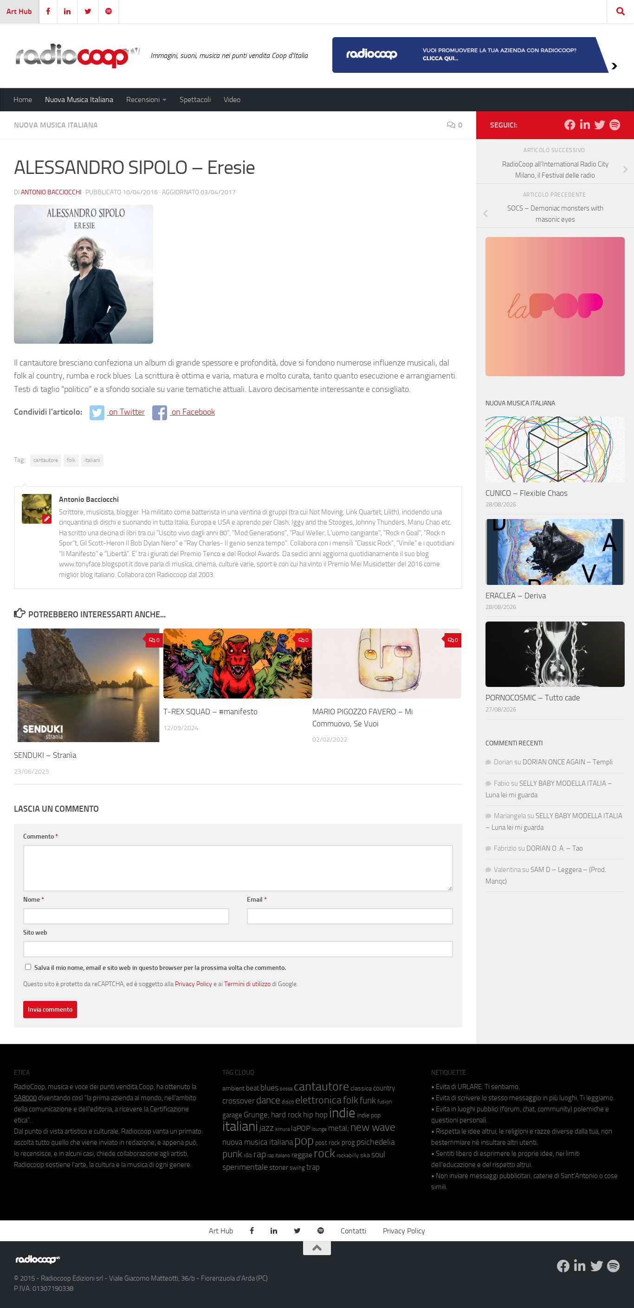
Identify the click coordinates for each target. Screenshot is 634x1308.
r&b (248, 1155)
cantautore (45, 460)
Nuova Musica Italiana (79, 99)
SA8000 (25, 1098)
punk (232, 1154)
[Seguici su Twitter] (599, 124)
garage (232, 1115)
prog (348, 1142)
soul (378, 1154)
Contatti (353, 1230)
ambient (233, 1088)
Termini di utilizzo (247, 983)
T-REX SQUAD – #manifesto (210, 711)
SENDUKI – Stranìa (45, 755)
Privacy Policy (193, 983)
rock (324, 1153)
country (384, 1088)
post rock (327, 1142)
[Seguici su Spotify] (614, 124)
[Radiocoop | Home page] (77, 56)
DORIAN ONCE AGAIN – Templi (568, 762)
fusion (384, 1101)
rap (259, 1154)
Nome (33, 900)
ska (365, 1155)
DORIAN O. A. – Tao (554, 848)
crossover (238, 1100)
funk (368, 1101)
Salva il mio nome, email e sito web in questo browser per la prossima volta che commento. (160, 968)
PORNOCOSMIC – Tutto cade (532, 697)
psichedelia (375, 1142)
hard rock (286, 1114)
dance (268, 1100)
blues (269, 1088)
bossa (286, 1089)
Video (232, 99)
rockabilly (347, 1155)
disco (288, 1101)
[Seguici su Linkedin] (584, 124)
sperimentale (245, 1167)
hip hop (315, 1114)
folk (71, 460)
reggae (301, 1154)
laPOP (300, 1128)
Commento (40, 836)
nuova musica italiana (257, 1142)
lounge (319, 1129)
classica (361, 1088)
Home (22, 99)
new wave (372, 1127)
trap (313, 1167)
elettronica (318, 1100)
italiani (92, 460)
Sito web (35, 932)
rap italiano (278, 1156)
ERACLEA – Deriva (515, 595)
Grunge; (257, 1114)
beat (252, 1088)
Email (257, 900)
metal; (338, 1128)
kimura (282, 1129)
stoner (278, 1167)
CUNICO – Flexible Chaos (526, 493)
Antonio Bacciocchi (51, 192)
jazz (266, 1128)
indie (342, 1113)
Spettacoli (195, 99)
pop (304, 1140)
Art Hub (19, 11)
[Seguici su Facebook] (570, 124)
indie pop (369, 1115)
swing (297, 1167)
